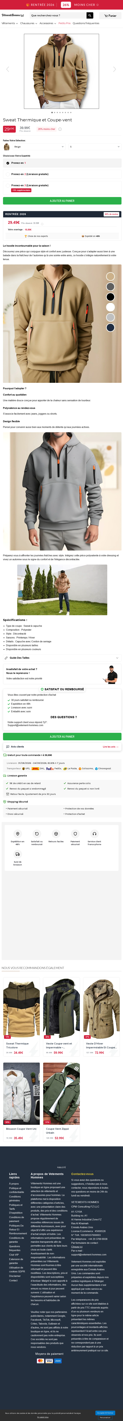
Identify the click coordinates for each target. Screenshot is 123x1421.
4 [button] (61, 113)
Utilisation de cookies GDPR (17, 1269)
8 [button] (71, 113)
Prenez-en (18, 163)
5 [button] (63, 113)
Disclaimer (15, 1276)
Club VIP (14, 1254)
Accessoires (47, 23)
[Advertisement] (63, 1157)
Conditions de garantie (16, 1240)
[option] (61, 71)
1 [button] (52, 113)
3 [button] (58, 113)
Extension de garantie (16, 1261)
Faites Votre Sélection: (14, 140)
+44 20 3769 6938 (97, 1239)
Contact (13, 1280)
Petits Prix (64, 23)
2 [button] (55, 113)
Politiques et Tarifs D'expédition (15, 1209)
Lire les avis (109, 746)
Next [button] (117, 69)
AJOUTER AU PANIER (62, 201)
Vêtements (8, 23)
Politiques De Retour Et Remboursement (18, 1229)
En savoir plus (42, 1417)
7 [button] (69, 113)
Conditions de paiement (16, 1219)
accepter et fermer (105, 1413)
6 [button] (66, 113)
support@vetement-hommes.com (88, 1254)
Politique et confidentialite (16, 1190)
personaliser (105, 1418)
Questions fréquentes (86, 23)
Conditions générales (15, 1198)
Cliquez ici (76, 1247)
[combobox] (58, 15)
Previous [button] (6, 69)
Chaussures (27, 23)
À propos (14, 1183)
